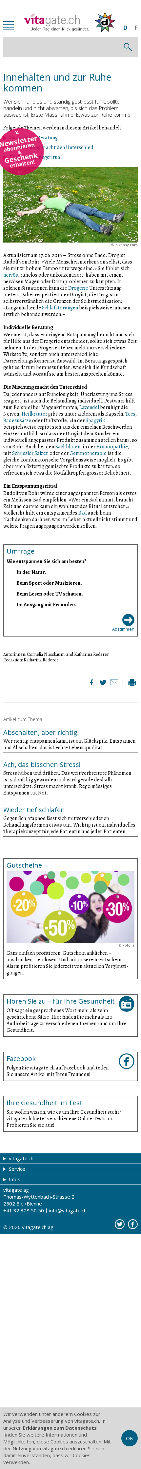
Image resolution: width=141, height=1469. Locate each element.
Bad (82, 513)
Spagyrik (95, 420)
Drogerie (78, 288)
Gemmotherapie (88, 453)
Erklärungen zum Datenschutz (60, 1427)
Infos (14, 1179)
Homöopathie (112, 446)
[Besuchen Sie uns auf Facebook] (133, 1224)
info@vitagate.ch (68, 1210)
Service (16, 1168)
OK (129, 1438)
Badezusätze (17, 420)
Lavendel (89, 407)
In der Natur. (31, 572)
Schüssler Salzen (30, 453)
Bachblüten (67, 446)
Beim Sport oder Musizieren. (49, 582)
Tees (130, 414)
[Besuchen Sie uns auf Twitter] (120, 1224)
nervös (10, 275)
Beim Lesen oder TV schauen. (49, 593)
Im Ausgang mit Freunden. (46, 604)
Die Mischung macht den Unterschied (51, 147)
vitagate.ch (20, 1158)
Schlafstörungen (60, 307)
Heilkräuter (34, 414)
